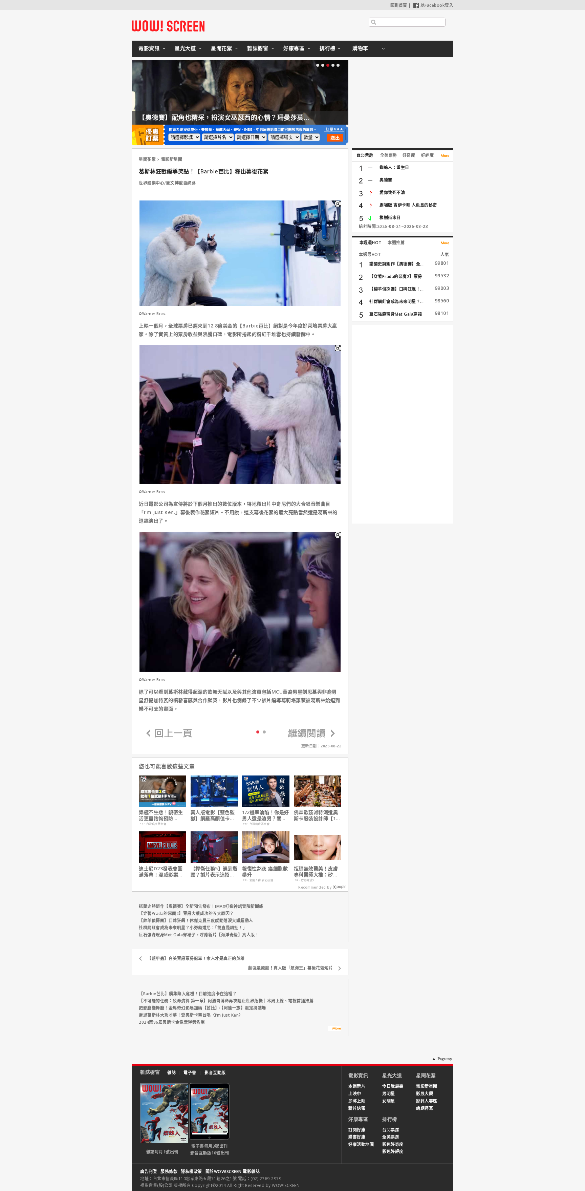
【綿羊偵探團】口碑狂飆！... (396, 289)
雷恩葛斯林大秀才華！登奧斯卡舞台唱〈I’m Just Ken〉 (191, 1015)
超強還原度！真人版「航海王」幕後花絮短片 (290, 968)
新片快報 (356, 1108)
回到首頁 (398, 5)
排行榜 (327, 48)
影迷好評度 (393, 1151)
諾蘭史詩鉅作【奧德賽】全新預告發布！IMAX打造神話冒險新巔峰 (201, 906)
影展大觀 (424, 1094)
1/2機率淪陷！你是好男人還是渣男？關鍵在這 (265, 815)
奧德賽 (386, 180)
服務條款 (168, 1171)
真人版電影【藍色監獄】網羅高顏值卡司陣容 (213, 815)
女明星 (388, 1101)
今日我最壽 (393, 1086)
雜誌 (171, 1073)
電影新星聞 (171, 159)
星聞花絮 (221, 48)
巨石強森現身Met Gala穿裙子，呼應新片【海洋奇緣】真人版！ (199, 935)
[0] (257, 731)
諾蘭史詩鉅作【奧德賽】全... (396, 264)
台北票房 (364, 155)
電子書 (189, 1073)
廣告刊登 (148, 1171)
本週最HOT (371, 243)
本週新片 (356, 1086)
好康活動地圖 (361, 1144)
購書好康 (356, 1137)
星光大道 (185, 48)
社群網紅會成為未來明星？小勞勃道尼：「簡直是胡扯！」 (193, 928)
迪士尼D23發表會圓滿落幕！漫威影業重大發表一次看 (161, 872)
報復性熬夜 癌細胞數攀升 (265, 872)
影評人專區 (426, 1101)
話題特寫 (424, 1108)
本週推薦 (396, 243)
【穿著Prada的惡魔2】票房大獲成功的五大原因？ (186, 913)
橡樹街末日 (390, 217)
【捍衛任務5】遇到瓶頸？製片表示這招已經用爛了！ (214, 872)
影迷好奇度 (393, 1144)
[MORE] (334, 1029)
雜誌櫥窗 (257, 48)
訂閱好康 (356, 1130)
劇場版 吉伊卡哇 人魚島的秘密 (408, 205)
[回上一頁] (169, 734)
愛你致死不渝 (392, 192)
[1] (264, 731)
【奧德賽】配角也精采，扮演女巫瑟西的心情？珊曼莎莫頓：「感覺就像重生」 (252, 117)
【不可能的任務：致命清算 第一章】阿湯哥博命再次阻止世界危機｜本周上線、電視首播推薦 (226, 1001)
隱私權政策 (191, 1171)
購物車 (360, 48)
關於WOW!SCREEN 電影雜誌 (232, 1171)
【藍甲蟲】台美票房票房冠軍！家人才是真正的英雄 (196, 958)
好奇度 (409, 155)
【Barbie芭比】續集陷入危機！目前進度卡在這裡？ (188, 994)
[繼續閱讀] (311, 734)
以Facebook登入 (437, 5)
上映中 (354, 1094)
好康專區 (293, 48)
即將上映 (356, 1101)
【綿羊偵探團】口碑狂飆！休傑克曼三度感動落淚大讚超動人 (196, 920)
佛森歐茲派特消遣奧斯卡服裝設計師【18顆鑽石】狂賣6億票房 (317, 815)
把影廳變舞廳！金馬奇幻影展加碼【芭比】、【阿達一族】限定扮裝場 (202, 1008)
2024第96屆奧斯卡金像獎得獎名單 (172, 1022)
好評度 (427, 155)
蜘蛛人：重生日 (394, 167)
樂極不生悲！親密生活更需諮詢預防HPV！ (161, 815)
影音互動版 (215, 1073)
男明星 (388, 1094)
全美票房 (388, 155)
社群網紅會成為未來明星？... (396, 301)
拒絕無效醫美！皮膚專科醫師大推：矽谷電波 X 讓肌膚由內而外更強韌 (317, 872)
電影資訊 (148, 48)
